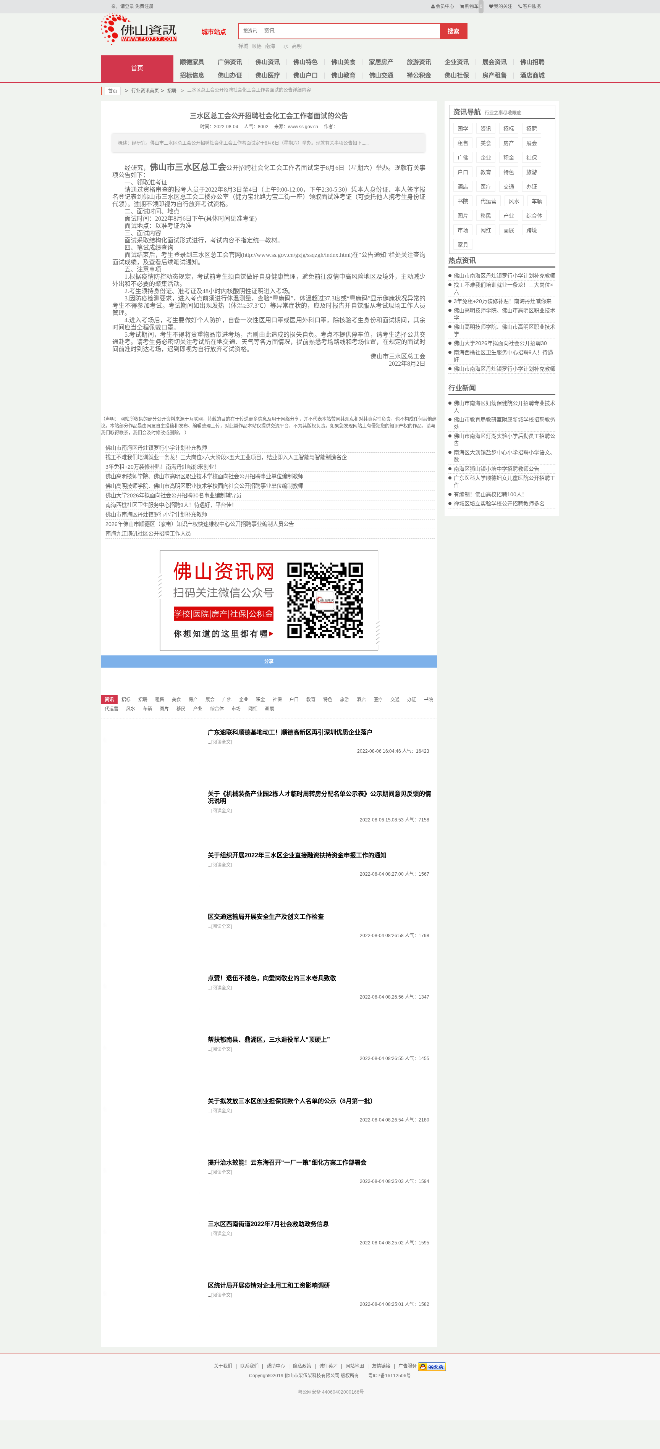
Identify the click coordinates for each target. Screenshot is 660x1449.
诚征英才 (328, 1366)
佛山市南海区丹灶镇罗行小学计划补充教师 (504, 276)
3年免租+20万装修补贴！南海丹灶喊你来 (503, 301)
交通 (508, 187)
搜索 (453, 31)
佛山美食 (343, 62)
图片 (463, 216)
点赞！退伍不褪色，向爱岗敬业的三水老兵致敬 (272, 978)
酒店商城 (532, 75)
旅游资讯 (419, 62)
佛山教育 (343, 75)
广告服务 (407, 1366)
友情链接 (381, 1366)
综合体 (534, 216)
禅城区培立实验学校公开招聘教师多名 (499, 503)
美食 (485, 143)
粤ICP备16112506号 (389, 1375)
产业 (508, 216)
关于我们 (223, 1366)
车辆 (537, 201)
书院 (463, 201)
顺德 (257, 46)
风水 (514, 201)
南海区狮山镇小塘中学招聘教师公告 (496, 469)
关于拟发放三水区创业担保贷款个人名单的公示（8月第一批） (292, 1101)
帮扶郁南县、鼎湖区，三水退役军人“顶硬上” (269, 1039)
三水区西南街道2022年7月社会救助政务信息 (268, 1224)
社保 (531, 158)
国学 (463, 129)
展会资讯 (494, 62)
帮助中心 (276, 1366)
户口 (463, 172)
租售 (463, 143)
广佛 (463, 158)
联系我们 (249, 1366)
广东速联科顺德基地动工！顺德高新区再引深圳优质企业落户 (290, 732)
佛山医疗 (268, 75)
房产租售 (494, 75)
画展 (508, 230)
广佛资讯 (230, 62)
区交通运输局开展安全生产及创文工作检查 (266, 916)
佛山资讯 (268, 62)
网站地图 (355, 1366)
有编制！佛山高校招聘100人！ (490, 494)
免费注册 (144, 6)
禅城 (243, 46)
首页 (137, 68)
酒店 (463, 187)
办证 (531, 187)
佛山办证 (230, 75)
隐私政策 (302, 1366)
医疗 (485, 187)
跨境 (531, 230)
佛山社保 (457, 75)
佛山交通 (381, 75)
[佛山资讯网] (139, 29)
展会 (531, 143)
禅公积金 (419, 75)
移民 (485, 216)
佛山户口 (305, 75)
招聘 (168, 90)
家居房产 (381, 62)
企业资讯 (457, 62)
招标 (508, 129)
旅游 (531, 172)
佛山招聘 (532, 62)
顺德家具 (192, 62)
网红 (485, 230)
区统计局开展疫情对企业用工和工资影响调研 (269, 1285)
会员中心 (445, 6)
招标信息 (192, 75)
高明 (297, 46)
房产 (508, 143)
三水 (283, 46)
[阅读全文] (221, 742)
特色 (508, 172)
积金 (508, 158)
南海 (270, 46)
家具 (463, 245)
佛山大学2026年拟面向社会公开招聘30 (500, 343)
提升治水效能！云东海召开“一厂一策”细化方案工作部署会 (287, 1162)
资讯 (485, 129)
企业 (485, 158)
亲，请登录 (122, 6)
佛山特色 (305, 62)
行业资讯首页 (142, 90)
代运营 (488, 201)
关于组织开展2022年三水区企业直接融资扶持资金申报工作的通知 (297, 855)
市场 (463, 230)
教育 (485, 172)
